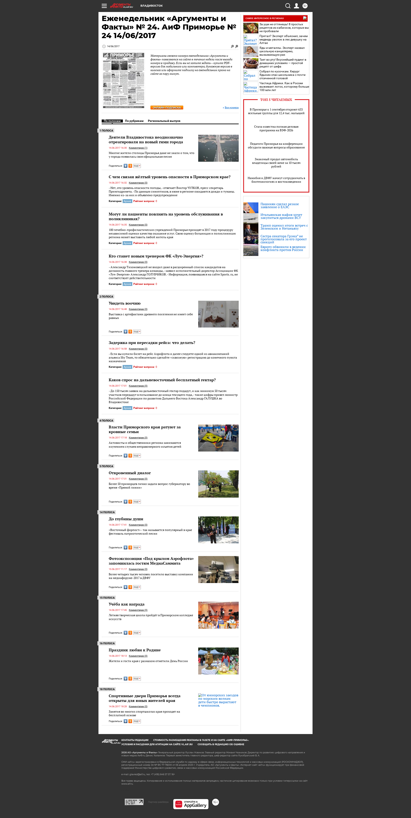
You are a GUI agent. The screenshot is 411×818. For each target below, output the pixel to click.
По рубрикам (134, 121)
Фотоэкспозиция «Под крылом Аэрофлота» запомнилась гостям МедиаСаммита (151, 561)
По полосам (112, 121)
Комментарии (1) (138, 148)
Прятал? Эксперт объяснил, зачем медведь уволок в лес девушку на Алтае (283, 39)
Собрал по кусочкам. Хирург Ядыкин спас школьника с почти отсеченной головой (282, 75)
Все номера (232, 107)
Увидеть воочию (125, 303)
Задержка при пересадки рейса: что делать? (152, 342)
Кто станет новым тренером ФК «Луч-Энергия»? (156, 256)
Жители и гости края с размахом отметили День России (148, 661)
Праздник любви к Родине (135, 649)
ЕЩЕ (136, 165)
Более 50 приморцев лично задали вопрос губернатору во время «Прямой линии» (149, 485)
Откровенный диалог (130, 472)
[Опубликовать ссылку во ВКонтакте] (125, 166)
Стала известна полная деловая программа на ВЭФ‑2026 (276, 128)
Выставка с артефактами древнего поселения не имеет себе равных (151, 316)
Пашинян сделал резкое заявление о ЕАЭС (280, 205)
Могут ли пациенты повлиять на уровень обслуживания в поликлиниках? (166, 216)
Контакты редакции (134, 740)
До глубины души (126, 518)
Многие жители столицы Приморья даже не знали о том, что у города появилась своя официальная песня (151, 155)
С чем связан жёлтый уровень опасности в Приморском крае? (170, 176)
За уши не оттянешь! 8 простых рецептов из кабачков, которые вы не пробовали (284, 27)
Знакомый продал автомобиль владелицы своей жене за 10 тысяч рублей (276, 162)
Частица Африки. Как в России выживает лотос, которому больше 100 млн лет (284, 86)
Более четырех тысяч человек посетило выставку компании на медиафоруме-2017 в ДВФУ (151, 576)
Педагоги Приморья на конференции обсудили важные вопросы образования (276, 145)
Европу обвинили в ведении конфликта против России (283, 248)
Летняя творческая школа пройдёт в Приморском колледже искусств (151, 617)
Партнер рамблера (158, 802)
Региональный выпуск (164, 121)
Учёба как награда (126, 604)
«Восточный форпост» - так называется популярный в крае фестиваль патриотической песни (150, 531)
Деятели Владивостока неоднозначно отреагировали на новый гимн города (146, 139)
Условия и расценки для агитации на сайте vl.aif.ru (157, 744)
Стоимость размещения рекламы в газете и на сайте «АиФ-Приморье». (201, 740)
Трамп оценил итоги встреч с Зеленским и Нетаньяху (284, 227)
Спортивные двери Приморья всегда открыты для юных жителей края (144, 698)
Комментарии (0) (138, 182)
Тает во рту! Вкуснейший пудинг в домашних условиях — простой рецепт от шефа (282, 63)
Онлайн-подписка (167, 107)
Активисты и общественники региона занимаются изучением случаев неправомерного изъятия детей (145, 444)
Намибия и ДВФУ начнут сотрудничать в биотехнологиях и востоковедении (276, 179)
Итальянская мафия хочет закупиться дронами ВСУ (281, 216)
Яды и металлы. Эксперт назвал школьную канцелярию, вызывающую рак (282, 51)
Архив (127, 201)
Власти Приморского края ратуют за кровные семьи (145, 429)
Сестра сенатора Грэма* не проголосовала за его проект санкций (284, 239)
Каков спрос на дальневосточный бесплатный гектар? (162, 379)
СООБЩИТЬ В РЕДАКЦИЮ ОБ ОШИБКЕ (221, 744)
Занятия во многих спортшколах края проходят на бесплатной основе (144, 713)
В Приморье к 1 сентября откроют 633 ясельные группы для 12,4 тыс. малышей (276, 111)
